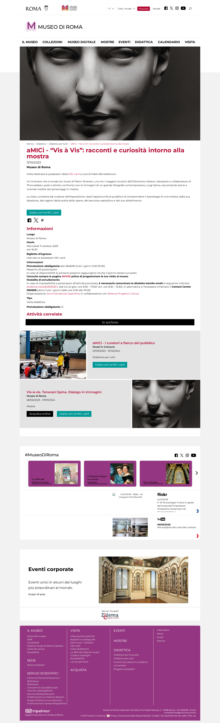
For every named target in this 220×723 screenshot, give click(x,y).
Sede (31, 660)
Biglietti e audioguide (82, 639)
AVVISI (66, 276)
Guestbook (33, 642)
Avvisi (160, 637)
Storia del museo (36, 636)
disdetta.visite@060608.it (42, 286)
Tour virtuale (150, 482)
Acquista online (40, 413)
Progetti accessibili (124, 669)
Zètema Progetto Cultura (123, 293)
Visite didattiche (79, 649)
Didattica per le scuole (126, 654)
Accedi (156, 8)
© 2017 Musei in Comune (93, 716)
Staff (29, 639)
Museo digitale (82, 42)
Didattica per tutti (58, 143)
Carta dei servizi (36, 649)
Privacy (113, 716)
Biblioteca (33, 684)
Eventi (124, 42)
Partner (161, 640)
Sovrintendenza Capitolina (63, 293)
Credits (155, 716)
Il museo (30, 42)
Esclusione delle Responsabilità (134, 716)
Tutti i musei (125, 8)
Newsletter (33, 652)
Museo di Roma (60, 27)
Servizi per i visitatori (82, 642)
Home (30, 143)
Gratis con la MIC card (44, 212)
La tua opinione (79, 661)
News (160, 633)
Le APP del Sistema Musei (40, 480)
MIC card (74, 174)
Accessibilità (77, 658)
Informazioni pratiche (82, 636)
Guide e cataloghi (80, 655)
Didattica (144, 42)
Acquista (143, 8)
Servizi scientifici (42, 673)
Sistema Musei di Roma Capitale (45, 645)
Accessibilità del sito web (173, 716)
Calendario (169, 42)
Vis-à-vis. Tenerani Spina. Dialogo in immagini (64, 392)
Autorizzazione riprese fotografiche (46, 703)
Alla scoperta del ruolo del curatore (176, 527)
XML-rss (192, 716)
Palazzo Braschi (36, 665)
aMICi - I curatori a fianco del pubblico (124, 343)
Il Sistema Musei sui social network (96, 479)
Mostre (107, 42)
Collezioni (52, 42)
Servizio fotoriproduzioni (41, 694)
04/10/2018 (175, 505)
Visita (190, 42)
